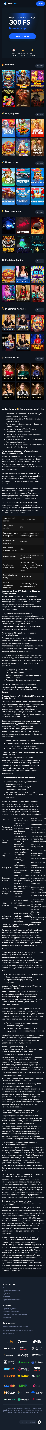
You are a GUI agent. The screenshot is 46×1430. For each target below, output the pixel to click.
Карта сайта (7, 1317)
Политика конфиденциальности (15, 1314)
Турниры (6, 1294)
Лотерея (6, 1297)
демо (8, 87)
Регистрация (22, 36)
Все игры (40, 65)
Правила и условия (10, 1309)
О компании (7, 1288)
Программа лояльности (12, 1291)
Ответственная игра (11, 1312)
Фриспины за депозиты (12, 1300)
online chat (19, 1330)
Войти (40, 4)
